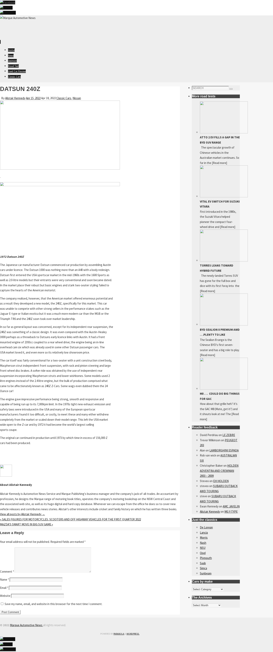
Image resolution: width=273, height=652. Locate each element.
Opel (203, 553)
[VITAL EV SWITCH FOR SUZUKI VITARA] (224, 196)
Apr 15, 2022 (33, 98)
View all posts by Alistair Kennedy (22, 514)
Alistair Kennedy (15, 98)
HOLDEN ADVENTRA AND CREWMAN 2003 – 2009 (219, 471)
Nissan (77, 98)
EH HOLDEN (221, 481)
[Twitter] (6, 8)
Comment (7, 571)
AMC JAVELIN (231, 506)
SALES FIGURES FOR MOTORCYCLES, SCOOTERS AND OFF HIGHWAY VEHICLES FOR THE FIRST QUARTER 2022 (70, 519)
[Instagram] (8, 13)
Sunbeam (205, 573)
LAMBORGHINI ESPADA (224, 450)
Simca (203, 568)
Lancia (204, 532)
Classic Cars (63, 98)
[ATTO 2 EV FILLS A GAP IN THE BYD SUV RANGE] (224, 132)
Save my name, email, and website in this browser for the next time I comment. (53, 604)
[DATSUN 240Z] (60, 168)
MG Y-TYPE (231, 511)
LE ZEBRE (228, 435)
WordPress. (133, 633)
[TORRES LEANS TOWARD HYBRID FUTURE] (224, 260)
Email (4, 588)
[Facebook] (7, 2)
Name (4, 579)
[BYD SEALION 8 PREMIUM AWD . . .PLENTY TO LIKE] (224, 324)
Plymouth (206, 558)
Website (5, 596)
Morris (204, 537)
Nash (203, 543)
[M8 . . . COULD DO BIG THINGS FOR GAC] (224, 388)
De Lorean (206, 527)
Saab (203, 563)
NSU (202, 548)
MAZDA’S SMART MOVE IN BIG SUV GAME (26, 524)
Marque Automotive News (26, 625)
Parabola (119, 633)
